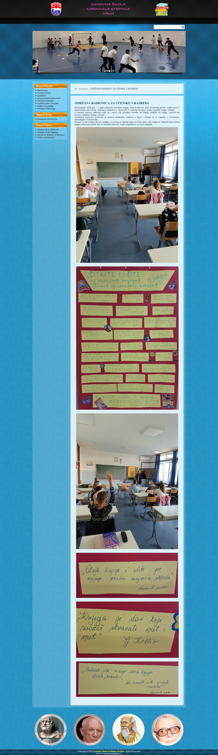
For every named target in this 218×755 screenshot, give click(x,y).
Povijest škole (43, 93)
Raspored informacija (47, 119)
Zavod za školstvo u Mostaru (50, 135)
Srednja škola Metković (48, 129)
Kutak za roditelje (45, 106)
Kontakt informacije (46, 108)
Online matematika (46, 137)
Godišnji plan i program (48, 103)
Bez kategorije (81, 89)
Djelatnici (41, 95)
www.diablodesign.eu (113, 753)
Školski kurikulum (45, 101)
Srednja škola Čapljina (47, 132)
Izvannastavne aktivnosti (48, 98)
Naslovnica (42, 90)
